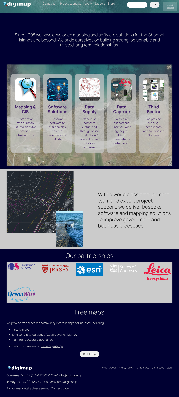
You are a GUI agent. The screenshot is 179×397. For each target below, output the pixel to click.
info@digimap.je (66, 382)
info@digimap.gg (70, 375)
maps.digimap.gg (52, 346)
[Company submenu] (57, 3)
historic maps (20, 329)
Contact (56, 388)
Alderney (71, 335)
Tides (169, 5)
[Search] (154, 5)
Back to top (89, 354)
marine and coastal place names (32, 340)
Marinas (170, 7)
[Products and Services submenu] (91, 3)
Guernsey (53, 335)
